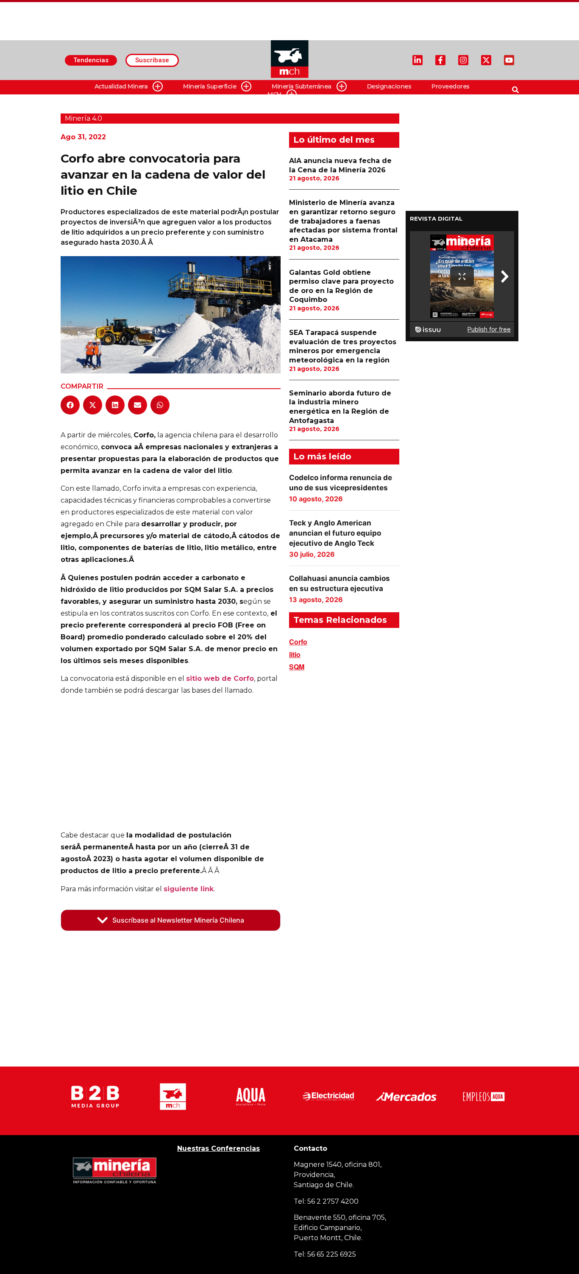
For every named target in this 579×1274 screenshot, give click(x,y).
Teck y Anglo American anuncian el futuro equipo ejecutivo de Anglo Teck (335, 533)
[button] (70, 405)
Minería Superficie (209, 86)
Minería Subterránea (301, 86)
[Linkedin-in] (417, 60)
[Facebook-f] (440, 60)
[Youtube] (509, 60)
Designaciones (389, 86)
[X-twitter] (486, 60)
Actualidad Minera (121, 86)
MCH (274, 94)
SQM (296, 667)
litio (295, 654)
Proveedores (450, 86)
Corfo (298, 642)
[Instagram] (463, 60)
